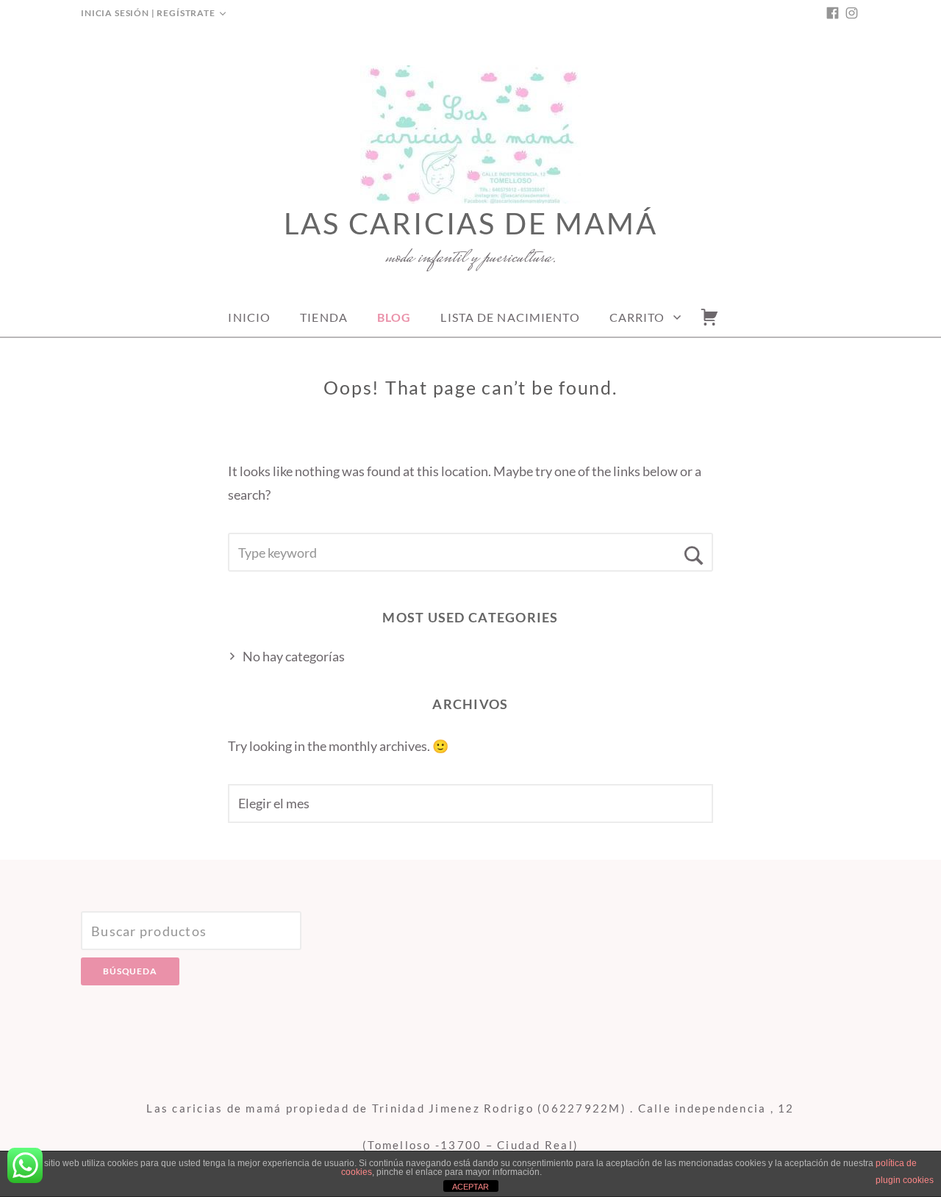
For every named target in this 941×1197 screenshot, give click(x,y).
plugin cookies (905, 1180)
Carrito (637, 317)
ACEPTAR (470, 1186)
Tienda (324, 317)
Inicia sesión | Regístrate (148, 12)
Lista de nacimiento (509, 317)
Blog (394, 317)
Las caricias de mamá (471, 223)
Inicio (249, 317)
